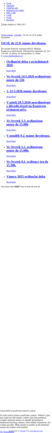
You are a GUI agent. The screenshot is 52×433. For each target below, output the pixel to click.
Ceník (8, 15)
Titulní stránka (7, 35)
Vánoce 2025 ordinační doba (25, 176)
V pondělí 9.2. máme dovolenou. (28, 135)
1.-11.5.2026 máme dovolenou (26, 91)
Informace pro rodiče (15, 10)
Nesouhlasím (8, 432)
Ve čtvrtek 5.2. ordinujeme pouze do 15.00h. (24, 148)
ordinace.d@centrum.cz (14, 342)
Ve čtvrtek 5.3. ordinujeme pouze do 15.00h (24, 122)
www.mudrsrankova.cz (13, 56)
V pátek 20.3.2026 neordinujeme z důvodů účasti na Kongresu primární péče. (28, 106)
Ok (1, 432)
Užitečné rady (12, 8)
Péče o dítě (11, 13)
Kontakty (10, 20)
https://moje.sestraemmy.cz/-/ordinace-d (19, 251)
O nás (8, 17)
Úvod (8, 3)
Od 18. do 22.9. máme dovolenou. (23, 43)
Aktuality (10, 6)
